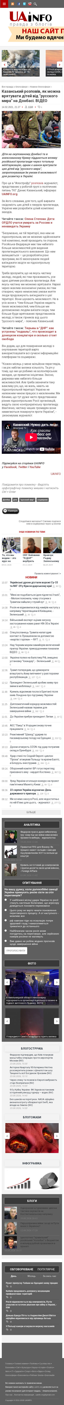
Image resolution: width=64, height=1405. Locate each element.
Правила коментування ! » (47, 573)
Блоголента (23, 1375)
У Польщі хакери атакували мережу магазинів (30, 1326)
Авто (7, 1371)
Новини (31, 577)
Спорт (27, 1371)
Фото (32, 963)
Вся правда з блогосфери (15, 87)
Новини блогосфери (40, 87)
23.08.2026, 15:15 (18, 1076)
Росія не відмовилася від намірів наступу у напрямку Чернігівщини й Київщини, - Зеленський (35, 611)
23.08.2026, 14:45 (18, 1095)
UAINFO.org (9, 194)
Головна (9, 1363)
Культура (26, 1367)
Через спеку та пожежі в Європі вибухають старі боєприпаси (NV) (33, 1081)
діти (15, 500)
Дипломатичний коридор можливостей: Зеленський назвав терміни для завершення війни (33, 708)
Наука (34, 1367)
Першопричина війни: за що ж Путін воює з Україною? (39, 1225)
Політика (34, 1363)
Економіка (9, 1367)
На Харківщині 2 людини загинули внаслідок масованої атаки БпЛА (30, 999)
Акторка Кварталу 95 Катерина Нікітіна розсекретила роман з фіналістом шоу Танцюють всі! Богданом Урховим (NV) (31, 1070)
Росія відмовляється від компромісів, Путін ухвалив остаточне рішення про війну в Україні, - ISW (31, 1305)
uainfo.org (38, 1387)
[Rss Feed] (12, 4)
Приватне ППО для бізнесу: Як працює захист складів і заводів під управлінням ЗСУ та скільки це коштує (38, 851)
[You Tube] (29, 4)
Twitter (23, 467)
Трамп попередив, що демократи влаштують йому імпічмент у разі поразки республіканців (34, 673)
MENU (4, 4)
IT (12, 1371)
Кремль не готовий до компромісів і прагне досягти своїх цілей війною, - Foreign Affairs (39, 868)
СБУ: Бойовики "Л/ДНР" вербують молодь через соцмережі (31, 561)
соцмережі (42, 500)
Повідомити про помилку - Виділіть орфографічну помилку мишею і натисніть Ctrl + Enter (30, 488)
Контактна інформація (24, 1395)
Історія (42, 1367)
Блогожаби (32, 1117)
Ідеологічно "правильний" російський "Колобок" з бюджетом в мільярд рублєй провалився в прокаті (39, 1242)
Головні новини (21, 1363)
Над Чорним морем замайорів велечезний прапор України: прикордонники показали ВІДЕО (35, 649)
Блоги (32, 1201)
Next (60, 64)
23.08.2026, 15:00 (18, 1086)
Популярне (46, 1269)
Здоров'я (19, 1371)
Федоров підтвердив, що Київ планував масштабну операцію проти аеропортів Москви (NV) (31, 1057)
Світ (18, 1367)
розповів (37, 183)
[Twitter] (24, 4)
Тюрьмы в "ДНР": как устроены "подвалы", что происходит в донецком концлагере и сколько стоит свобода (29, 333)
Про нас (9, 1395)
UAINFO (56, 474)
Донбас (6, 500)
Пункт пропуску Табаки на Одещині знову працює (32, 1283)
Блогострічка (32, 1048)
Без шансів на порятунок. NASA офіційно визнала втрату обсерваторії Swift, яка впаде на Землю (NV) (32, 1102)
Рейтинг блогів (36, 1375)
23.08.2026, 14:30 (18, 1108)
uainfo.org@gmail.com (45, 1395)
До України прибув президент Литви (31, 716)
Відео (40, 1371)
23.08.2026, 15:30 (18, 1063)
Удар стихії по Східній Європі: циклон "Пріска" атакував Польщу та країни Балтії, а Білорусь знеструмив (35, 759)
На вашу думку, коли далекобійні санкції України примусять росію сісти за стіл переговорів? (31, 892)
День (14, 1276)
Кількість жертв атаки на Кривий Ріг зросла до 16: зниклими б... (17, 72)
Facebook (10, 467)
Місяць (32, 1276)
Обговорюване (21, 1269)
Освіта (50, 1367)
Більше (31, 812)
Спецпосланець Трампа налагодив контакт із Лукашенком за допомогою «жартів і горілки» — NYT (32, 636)
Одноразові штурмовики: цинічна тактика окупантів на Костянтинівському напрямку (38, 1211)
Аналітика (32, 824)
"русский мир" (27, 500)
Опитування (32, 883)
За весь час (49, 1276)
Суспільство (44, 1363)
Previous (3, 64)
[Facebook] (18, 4)
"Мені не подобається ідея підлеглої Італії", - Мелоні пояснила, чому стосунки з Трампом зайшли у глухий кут (35, 598)
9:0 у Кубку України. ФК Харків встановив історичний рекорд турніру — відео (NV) (32, 1091)
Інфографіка (32, 1163)
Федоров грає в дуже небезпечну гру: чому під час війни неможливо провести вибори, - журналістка (39, 835)
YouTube (34, 467)
